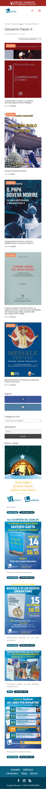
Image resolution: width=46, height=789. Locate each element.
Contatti (15, 769)
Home (7, 24)
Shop (24, 773)
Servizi (33, 773)
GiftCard (28, 769)
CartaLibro (12, 773)
